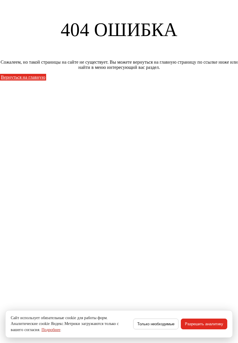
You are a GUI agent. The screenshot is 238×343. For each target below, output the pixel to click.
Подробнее (51, 330)
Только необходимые (155, 324)
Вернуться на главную (23, 77)
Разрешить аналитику (204, 324)
